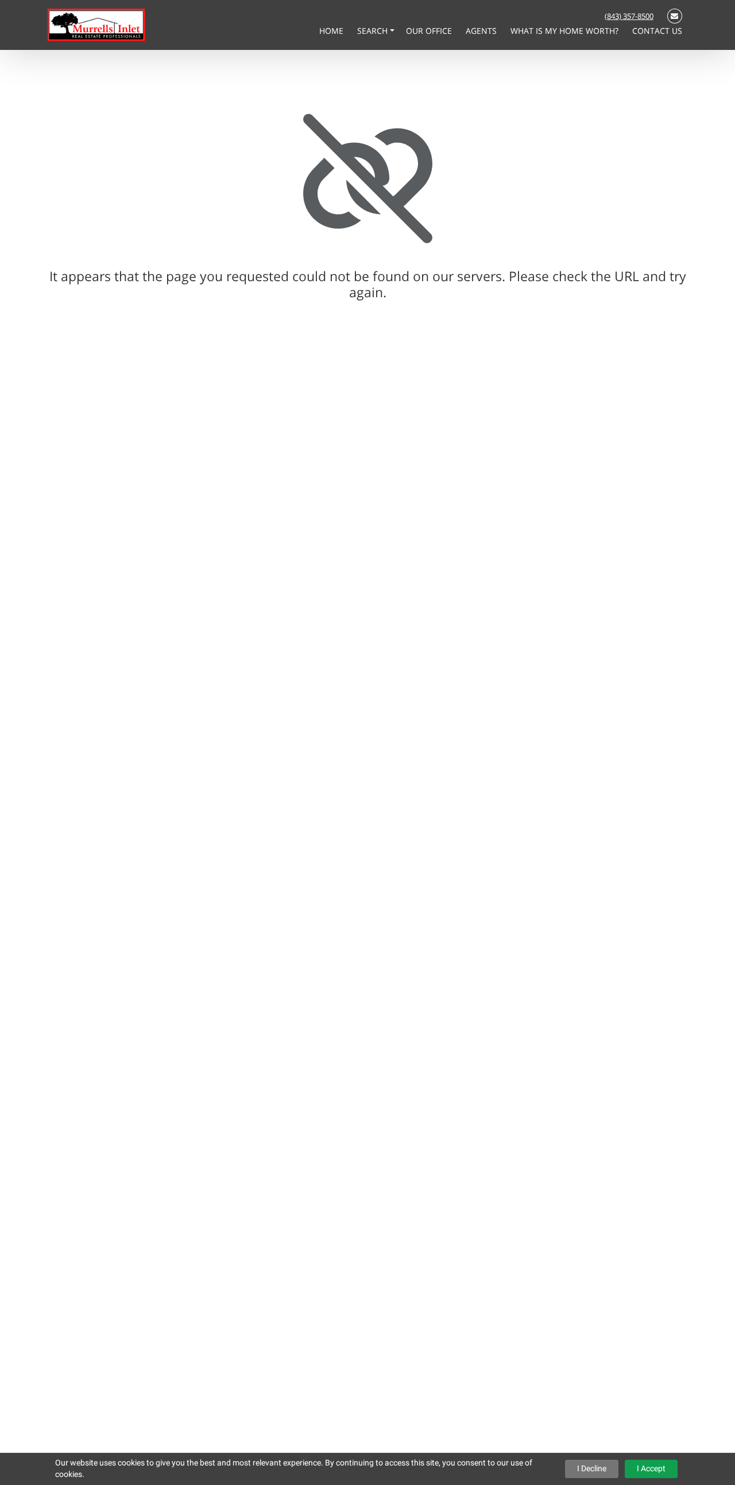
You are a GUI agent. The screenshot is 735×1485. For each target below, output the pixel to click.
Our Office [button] (430, 30)
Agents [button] (482, 30)
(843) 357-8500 (629, 16)
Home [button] (332, 30)
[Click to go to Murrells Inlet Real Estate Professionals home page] (96, 24)
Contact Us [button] (657, 30)
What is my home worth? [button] (565, 30)
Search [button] (373, 30)
